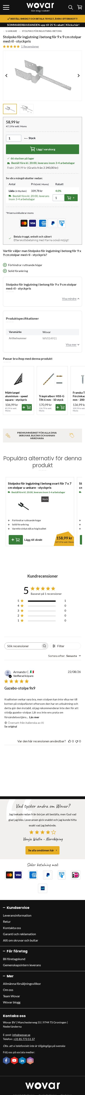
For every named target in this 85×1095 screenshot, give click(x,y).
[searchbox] (23, 646)
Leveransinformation (17, 915)
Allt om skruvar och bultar (20, 940)
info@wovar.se (21, 1034)
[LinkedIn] (23, 1061)
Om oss (8, 990)
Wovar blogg (11, 1002)
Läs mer (34, 717)
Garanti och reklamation (19, 934)
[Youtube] (15, 1061)
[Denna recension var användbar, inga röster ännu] (69, 741)
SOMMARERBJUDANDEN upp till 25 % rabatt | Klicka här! (43, 25)
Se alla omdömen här (41, 850)
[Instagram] (31, 1061)
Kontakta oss (12, 928)
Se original (10, 726)
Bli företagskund (14, 959)
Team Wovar (11, 996)
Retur (7, 921)
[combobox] (64, 655)
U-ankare (11, 31)
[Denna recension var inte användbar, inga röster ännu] (76, 741)
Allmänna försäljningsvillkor (22, 983)
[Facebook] (7, 1061)
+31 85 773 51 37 (24, 1039)
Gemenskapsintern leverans (22, 965)
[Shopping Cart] (79, 7)
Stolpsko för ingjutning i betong (42, 31)
